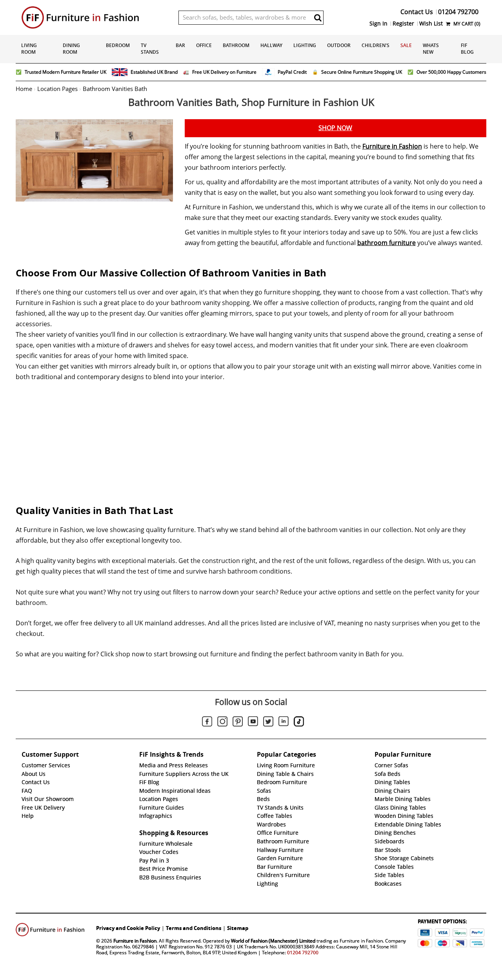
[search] (318, 18)
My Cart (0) (466, 24)
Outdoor (339, 45)
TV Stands (150, 48)
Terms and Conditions (193, 928)
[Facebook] (207, 722)
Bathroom (236, 45)
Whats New (431, 48)
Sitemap (237, 928)
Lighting (304, 45)
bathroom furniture (386, 243)
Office (204, 45)
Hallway (271, 45)
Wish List (431, 23)
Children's (375, 45)
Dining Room (71, 48)
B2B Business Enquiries (170, 877)
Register (403, 23)
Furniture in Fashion (392, 146)
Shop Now (335, 128)
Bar (180, 45)
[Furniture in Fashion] (94, 17)
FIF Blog (467, 48)
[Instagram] (222, 722)
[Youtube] (253, 722)
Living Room (29, 48)
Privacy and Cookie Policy (128, 928)
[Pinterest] (238, 722)
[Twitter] (268, 722)
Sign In (378, 23)
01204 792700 (302, 952)
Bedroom (118, 45)
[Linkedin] (283, 722)
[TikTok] (299, 722)
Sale (406, 45)
